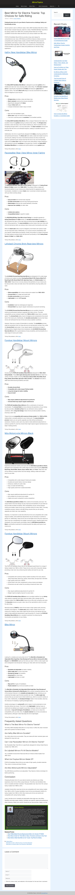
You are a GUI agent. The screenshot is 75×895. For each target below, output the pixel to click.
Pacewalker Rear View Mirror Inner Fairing (25, 152)
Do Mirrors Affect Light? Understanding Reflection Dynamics (61, 74)
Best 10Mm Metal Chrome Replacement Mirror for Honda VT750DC (26, 834)
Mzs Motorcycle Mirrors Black (19, 433)
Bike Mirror (10, 624)
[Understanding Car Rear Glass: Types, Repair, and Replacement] (62, 54)
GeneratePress (44, 893)
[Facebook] (7, 828)
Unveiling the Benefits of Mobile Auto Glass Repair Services (61, 98)
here (19, 149)
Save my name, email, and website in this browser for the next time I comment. (27, 881)
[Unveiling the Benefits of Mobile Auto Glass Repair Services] (62, 89)
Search (56, 12)
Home (17, 6)
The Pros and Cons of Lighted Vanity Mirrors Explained (60, 80)
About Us (52, 6)
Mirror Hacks (24, 6)
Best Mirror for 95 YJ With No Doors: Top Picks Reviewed (19, 842)
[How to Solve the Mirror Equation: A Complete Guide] (62, 107)
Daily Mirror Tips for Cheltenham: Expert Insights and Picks (62, 45)
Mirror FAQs (32, 6)
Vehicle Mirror (9, 841)
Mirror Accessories (43, 6)
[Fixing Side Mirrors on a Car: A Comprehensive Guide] (62, 32)
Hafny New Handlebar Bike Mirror (21, 52)
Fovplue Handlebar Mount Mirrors (21, 340)
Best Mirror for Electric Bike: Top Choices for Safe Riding (19, 844)
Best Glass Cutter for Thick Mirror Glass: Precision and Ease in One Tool (27, 836)
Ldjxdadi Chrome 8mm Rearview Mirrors (24, 243)
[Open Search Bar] (58, 6)
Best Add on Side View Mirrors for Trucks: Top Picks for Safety (25, 837)
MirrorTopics (37, 2)
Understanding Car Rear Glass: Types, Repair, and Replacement (61, 62)
